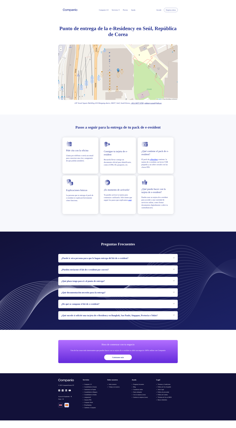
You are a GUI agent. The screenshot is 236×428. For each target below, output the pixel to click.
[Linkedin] (66, 390)
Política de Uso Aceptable (164, 387)
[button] (118, 70)
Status (59, 399)
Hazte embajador (137, 392)
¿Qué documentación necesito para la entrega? (83, 292)
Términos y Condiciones (164, 384)
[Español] (66, 405)
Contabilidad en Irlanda (90, 394)
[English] (60, 405)
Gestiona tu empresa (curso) (140, 397)
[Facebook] (63, 390)
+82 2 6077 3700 (137, 103)
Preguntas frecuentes (138, 384)
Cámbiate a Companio (90, 407)
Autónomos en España (90, 389)
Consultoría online (138, 389)
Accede (158, 10)
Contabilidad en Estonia (90, 387)
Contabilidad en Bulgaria (90, 392)
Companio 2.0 (88, 384)
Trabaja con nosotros (114, 387)
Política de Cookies (163, 394)
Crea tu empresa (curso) (139, 394)
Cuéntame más (118, 357)
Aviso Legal (161, 389)
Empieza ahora (171, 10)
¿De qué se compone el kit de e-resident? (80, 304)
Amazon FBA (87, 400)
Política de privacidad (163, 392)
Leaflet (159, 99)
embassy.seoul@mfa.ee (153, 103)
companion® (87, 397)
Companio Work (88, 402)
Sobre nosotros (112, 384)
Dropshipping (87, 405)
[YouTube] (70, 390)
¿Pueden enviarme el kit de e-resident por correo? (85, 269)
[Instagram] (59, 390)
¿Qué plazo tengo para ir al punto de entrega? (83, 281)
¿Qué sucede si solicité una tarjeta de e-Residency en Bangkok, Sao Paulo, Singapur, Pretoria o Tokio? (109, 315)
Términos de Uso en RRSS (165, 397)
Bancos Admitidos (162, 400)
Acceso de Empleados (64, 396)
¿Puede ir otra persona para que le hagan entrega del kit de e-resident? (94, 258)
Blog (134, 387)
